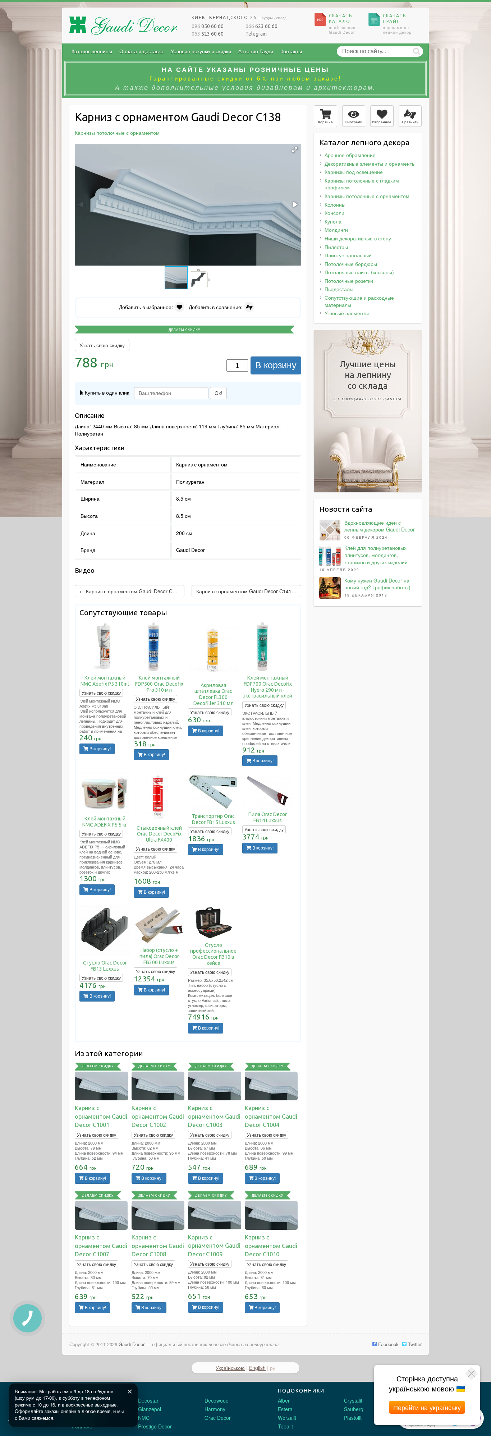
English (257, 1367)
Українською (230, 1367)
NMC (144, 1417)
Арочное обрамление (350, 154)
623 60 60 (261, 26)
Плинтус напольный (348, 255)
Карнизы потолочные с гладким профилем (362, 184)
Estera (285, 1409)
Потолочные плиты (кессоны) (359, 272)
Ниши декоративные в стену (358, 238)
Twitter (414, 1344)
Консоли (334, 212)
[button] (294, 150)
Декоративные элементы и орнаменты (370, 163)
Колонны (335, 204)
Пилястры (336, 246)
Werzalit (287, 1417)
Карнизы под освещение (354, 171)
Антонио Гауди (255, 51)
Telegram (256, 34)
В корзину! (99, 748)
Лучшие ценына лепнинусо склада (368, 380)
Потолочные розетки (349, 280)
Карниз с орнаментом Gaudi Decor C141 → (247, 591)
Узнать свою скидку (102, 345)
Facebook (388, 1344)
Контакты (291, 51)
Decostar (148, 1400)
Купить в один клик (106, 392)
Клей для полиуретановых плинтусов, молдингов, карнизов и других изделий (376, 554)
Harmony (215, 1409)
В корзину (276, 365)
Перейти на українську (427, 1407)
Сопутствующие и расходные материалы (359, 301)
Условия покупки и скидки (201, 51)
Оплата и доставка (141, 51)
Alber (284, 1400)
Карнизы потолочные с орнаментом (367, 195)
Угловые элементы (347, 313)
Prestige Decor (155, 1426)
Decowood (217, 1400)
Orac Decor (218, 1417)
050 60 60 (208, 26)
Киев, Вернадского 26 (239, 17)
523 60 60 (208, 34)
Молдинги (336, 229)
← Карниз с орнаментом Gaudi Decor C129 (130, 591)
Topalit (285, 1426)
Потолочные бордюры (351, 263)
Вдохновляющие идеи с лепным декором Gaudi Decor (379, 526)
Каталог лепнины (92, 51)
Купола (333, 221)
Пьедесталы (339, 289)
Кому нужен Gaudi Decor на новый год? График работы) (377, 584)
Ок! (218, 393)
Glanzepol (149, 1409)
